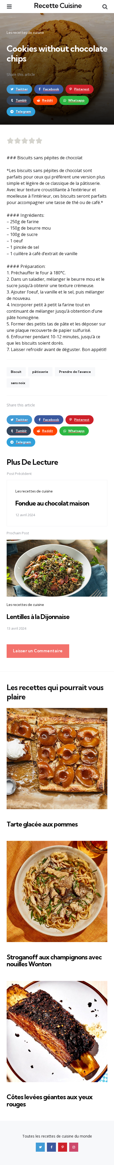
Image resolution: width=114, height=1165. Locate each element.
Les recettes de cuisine (25, 32)
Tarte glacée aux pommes (42, 824)
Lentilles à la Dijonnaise (38, 617)
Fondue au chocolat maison (52, 503)
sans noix (18, 383)
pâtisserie (40, 372)
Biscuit (16, 372)
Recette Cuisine (58, 5)
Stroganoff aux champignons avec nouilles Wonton (54, 960)
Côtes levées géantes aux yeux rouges (50, 1100)
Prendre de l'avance (75, 372)
